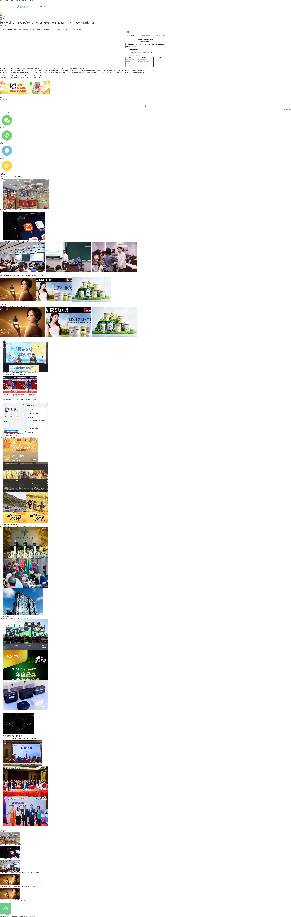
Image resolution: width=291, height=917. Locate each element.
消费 (25, 0)
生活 (13, 0)
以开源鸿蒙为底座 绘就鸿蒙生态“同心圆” (12, 735)
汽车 (28, 0)
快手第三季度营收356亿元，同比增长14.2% (10, 209)
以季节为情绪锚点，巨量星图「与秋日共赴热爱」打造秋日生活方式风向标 (17, 437)
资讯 (3, 0)
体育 (8, 0)
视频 (18, 0)
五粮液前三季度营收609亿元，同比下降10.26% (11, 176)
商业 (41, 6)
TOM (4, 401)
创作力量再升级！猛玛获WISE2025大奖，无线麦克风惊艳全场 (14, 618)
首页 (1, 0)
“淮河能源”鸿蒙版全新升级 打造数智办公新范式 (14, 433)
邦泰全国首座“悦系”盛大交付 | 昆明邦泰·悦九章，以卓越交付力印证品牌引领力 (18, 526)
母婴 (16, 0)
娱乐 (6, 0)
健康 (23, 0)
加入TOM (11, 914)
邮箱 (33, 0)
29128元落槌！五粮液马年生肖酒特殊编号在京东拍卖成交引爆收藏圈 (19, 399)
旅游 (11, 0)
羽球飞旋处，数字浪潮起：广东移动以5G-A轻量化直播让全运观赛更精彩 (20, 372)
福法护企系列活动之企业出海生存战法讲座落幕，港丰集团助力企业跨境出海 (18, 738)
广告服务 (7, 914)
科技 (30, 0)
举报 (1, 97)
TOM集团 (2, 914)
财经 (20, 0)
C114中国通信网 (7, 374)
